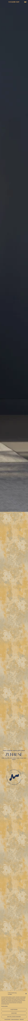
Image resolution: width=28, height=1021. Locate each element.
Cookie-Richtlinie (7, 1019)
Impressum (22, 1019)
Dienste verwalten (4, 1006)
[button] (26, 993)
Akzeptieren (13, 1009)
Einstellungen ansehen (14, 1016)
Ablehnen (14, 1013)
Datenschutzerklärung (15, 1019)
